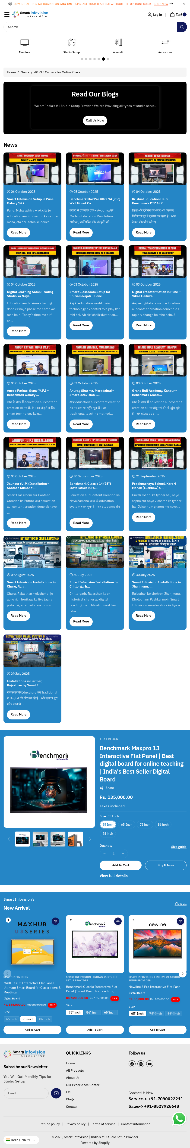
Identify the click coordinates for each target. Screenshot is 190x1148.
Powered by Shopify (95, 1143)
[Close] (184, 3)
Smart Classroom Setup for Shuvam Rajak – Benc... (90, 294)
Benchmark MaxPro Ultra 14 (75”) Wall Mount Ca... (95, 201)
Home (11, 72)
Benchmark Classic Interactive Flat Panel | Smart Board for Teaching (91, 989)
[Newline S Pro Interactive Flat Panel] (158, 944)
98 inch (107, 833)
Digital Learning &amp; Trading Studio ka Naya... (30, 294)
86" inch (92, 1012)
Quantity (106, 845)
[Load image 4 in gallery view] (75, 839)
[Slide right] (90, 839)
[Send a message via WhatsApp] (179, 1118)
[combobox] (95, 27)
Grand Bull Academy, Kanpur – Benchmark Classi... (154, 393)
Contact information (135, 1124)
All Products (75, 1070)
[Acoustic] (71, 42)
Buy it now (166, 865)
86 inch (163, 824)
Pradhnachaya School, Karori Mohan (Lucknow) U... (154, 485)
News (25, 72)
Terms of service (103, 1124)
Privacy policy (76, 1124)
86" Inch (175, 1013)
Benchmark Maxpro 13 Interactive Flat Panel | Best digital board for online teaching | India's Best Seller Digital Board (141, 763)
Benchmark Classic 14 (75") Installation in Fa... (90, 485)
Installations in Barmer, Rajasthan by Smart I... (24, 683)
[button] (6, 14)
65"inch (109, 1012)
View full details (114, 875)
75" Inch (156, 1013)
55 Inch (108, 824)
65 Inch (126, 824)
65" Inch (137, 1013)
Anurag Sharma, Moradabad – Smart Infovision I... (92, 393)
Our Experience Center (82, 1085)
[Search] (182, 27)
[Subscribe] (56, 1093)
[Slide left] (8, 839)
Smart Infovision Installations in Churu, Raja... (31, 584)
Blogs (70, 1099)
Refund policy (50, 1124)
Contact (71, 1106)
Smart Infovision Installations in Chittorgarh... (94, 584)
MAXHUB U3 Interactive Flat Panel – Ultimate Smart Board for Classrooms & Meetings (32, 987)
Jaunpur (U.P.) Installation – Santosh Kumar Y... (28, 485)
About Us (72, 1078)
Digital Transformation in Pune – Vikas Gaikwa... (156, 294)
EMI (69, 1092)
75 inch (145, 824)
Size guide (179, 847)
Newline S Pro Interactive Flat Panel (155, 987)
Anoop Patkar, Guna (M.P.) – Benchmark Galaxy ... (28, 393)
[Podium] (165, 42)
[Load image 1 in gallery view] (22, 839)
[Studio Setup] (24, 42)
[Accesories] (118, 42)
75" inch (75, 1012)
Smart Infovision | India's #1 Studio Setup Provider (101, 1137)
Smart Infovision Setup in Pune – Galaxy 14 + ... (31, 201)
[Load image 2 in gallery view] (40, 839)
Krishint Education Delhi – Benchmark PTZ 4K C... (151, 201)
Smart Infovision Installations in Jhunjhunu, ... (156, 584)
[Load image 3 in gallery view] (58, 839)
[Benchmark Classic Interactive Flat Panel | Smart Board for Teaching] (95, 944)
